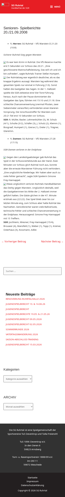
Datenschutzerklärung (32, 485)
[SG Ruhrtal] (5, 7)
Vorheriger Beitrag (14, 241)
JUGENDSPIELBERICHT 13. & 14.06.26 (25, 303)
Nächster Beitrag (52, 241)
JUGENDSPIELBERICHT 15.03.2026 (24, 344)
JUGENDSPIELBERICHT (17, 309)
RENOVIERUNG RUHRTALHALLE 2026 (25, 298)
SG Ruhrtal (17, 5)
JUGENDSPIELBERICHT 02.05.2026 (24, 324)
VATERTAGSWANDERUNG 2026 (22, 334)
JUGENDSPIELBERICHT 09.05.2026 (24, 319)
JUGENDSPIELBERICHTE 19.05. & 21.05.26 (28, 313)
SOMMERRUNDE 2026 (17, 329)
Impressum (33, 481)
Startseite (32, 477)
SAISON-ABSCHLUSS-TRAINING (22, 339)
